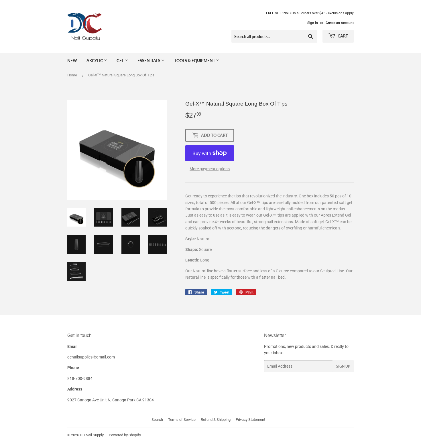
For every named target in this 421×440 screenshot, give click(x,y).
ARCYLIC (95, 60)
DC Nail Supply (92, 435)
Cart (342, 35)
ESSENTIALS (149, 60)
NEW (72, 60)
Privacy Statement (250, 419)
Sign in (312, 23)
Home (72, 75)
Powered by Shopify (125, 435)
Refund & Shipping (216, 419)
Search (157, 419)
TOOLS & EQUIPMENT (195, 60)
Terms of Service (182, 419)
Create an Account (340, 23)
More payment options (210, 169)
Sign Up (343, 366)
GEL (121, 60)
